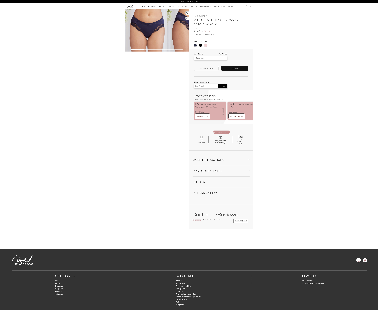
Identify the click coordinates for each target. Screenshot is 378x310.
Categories (65, 276)
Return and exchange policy (186, 294)
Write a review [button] (241, 220)
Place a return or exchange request (188, 297)
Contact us (179, 291)
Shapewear (59, 286)
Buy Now (235, 68)
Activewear (59, 294)
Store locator (180, 283)
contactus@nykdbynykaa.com (313, 283)
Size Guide (223, 54)
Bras (56, 281)
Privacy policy (181, 289)
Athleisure (58, 291)
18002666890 (307, 281)
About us (179, 281)
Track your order (182, 299)
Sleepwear (59, 289)
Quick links (185, 276)
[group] (146, 30)
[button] (144, 6)
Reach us (309, 276)
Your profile (180, 305)
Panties (57, 283)
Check (223, 86)
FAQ (177, 302)
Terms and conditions (183, 286)
